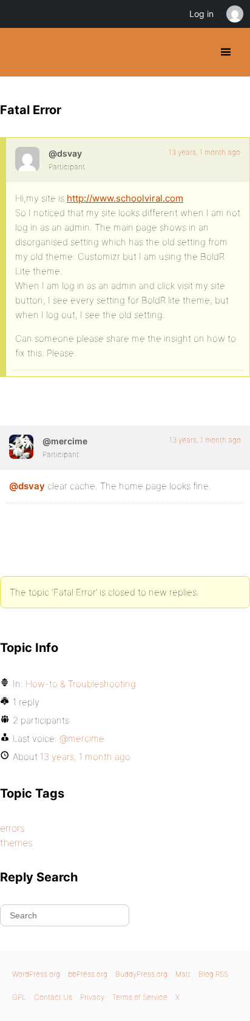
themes (16, 842)
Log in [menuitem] (201, 13)
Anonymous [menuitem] (234, 14)
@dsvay (27, 486)
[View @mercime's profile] (21, 447)
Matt (183, 974)
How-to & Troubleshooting (80, 684)
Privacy (92, 997)
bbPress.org (87, 974)
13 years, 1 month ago (204, 152)
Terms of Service (139, 997)
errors (12, 828)
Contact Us (53, 997)
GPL (19, 997)
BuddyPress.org (19, 52)
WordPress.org (36, 974)
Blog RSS (213, 974)
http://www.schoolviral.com (125, 198)
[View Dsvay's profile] (27, 159)
